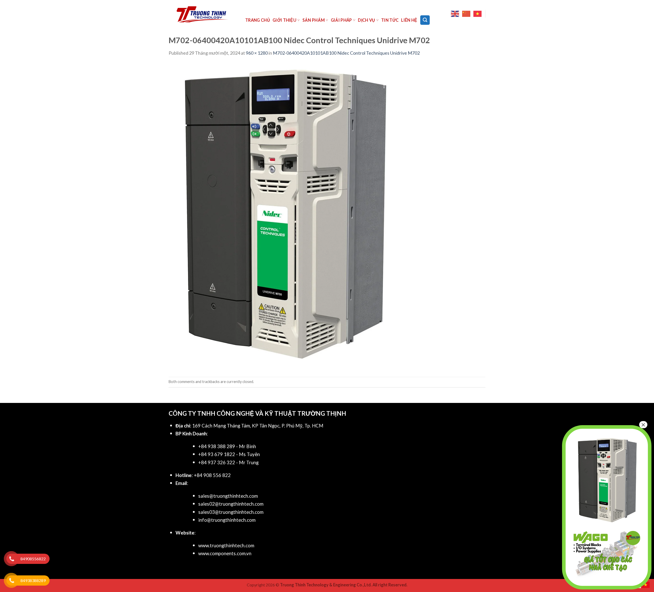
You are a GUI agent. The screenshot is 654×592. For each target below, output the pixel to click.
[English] (455, 13)
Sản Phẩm (313, 20)
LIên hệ (409, 20)
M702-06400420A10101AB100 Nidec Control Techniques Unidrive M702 (346, 53)
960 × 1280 (257, 53)
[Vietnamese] (477, 13)
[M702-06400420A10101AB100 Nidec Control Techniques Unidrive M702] (284, 216)
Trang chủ (257, 20)
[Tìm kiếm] (425, 20)
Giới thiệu (284, 20)
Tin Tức (390, 20)
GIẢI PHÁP (341, 20)
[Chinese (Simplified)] (466, 13)
